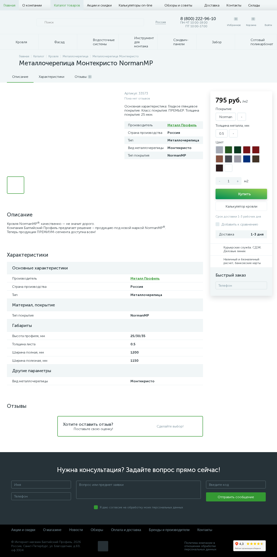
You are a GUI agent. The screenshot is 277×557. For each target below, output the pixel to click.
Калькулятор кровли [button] (241, 206)
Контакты (233, 5)
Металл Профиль (182, 125)
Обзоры (97, 530)
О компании (32, 5)
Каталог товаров (67, 5)
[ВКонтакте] (103, 546)
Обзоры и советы (178, 5)
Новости (76, 530)
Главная (9, 5)
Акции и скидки (99, 5)
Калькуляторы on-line (135, 5)
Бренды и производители (169, 530)
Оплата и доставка (126, 530)
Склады (254, 5)
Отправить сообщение (236, 497)
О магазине (52, 530)
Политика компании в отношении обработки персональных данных (200, 546)
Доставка (211, 5)
